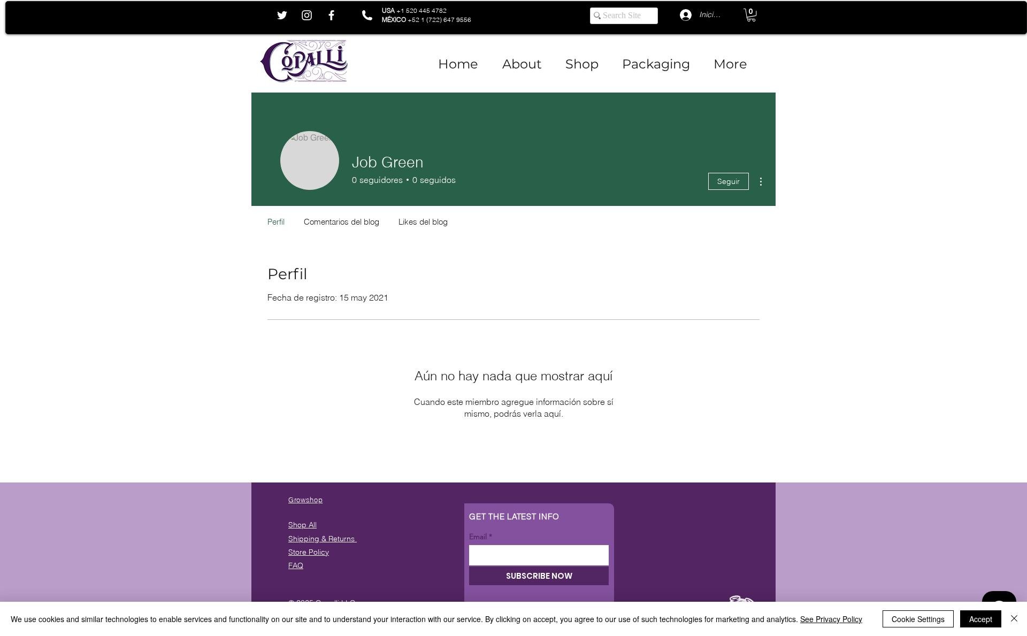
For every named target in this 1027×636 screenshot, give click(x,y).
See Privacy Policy (831, 619)
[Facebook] (331, 15)
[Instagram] (306, 15)
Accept (980, 619)
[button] (751, 15)
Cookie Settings (918, 619)
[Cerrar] (1014, 618)
